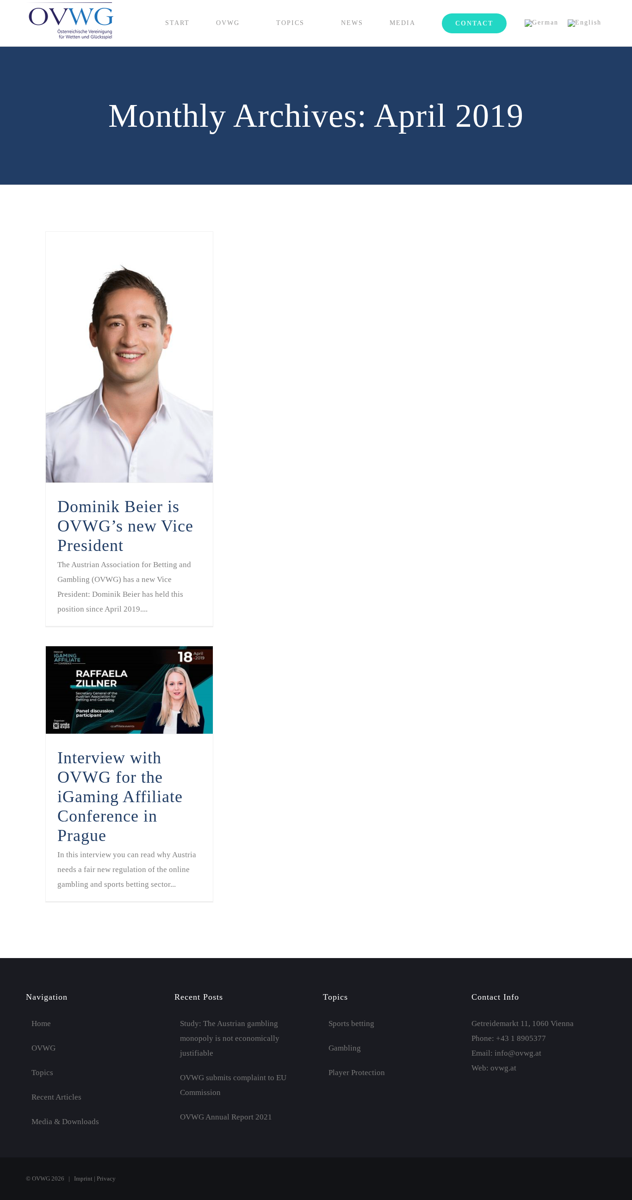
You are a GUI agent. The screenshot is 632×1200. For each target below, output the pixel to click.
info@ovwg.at (518, 1053)
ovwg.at (503, 1068)
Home (41, 1023)
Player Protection (356, 1072)
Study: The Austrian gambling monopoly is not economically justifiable (229, 1038)
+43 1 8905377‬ (521, 1038)
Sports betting (351, 1023)
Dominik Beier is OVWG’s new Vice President (125, 526)
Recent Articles (56, 1097)
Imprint (83, 1178)
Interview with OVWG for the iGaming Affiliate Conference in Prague (120, 796)
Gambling (344, 1048)
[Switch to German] (541, 23)
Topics (42, 1072)
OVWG (43, 1048)
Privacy (106, 1178)
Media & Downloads (65, 1121)
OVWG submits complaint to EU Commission (233, 1085)
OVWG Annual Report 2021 (226, 1117)
